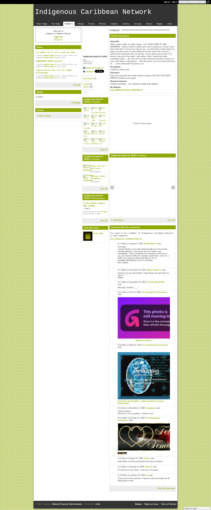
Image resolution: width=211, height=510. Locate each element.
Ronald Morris (150, 244)
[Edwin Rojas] (94, 125)
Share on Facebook (94, 68)
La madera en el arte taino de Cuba (55, 52)
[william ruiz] (87, 118)
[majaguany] (87, 110)
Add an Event (45, 116)
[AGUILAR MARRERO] (94, 141)
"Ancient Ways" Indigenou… (98, 177)
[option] (143, 187)
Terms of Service (168, 504)
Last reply (103, 211)
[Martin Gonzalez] (94, 110)
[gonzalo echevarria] (102, 110)
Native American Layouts (153, 401)
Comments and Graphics (129, 401)
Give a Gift (98, 233)
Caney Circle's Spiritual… (98, 167)
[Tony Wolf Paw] (94, 118)
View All (77, 85)
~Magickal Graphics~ (143, 340)
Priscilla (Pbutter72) (155, 282)
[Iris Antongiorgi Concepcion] (87, 133)
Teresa (147, 458)
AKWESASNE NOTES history (49, 61)
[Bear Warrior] (94, 133)
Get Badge (76, 103)
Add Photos (118, 220)
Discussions (88, 79)
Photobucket (123, 403)
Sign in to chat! (191, 508)
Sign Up (167, 2)
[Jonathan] (102, 125)
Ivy (147, 475)
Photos (86, 87)
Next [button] (173, 187)
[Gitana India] (102, 133)
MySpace (90, 71)
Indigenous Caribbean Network (93, 12)
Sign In (174, 2)
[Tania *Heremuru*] (102, 141)
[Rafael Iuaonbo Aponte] (87, 125)
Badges (138, 504)
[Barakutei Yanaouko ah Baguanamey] (87, 141)
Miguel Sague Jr (50, 55)
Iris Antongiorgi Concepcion (154, 292)
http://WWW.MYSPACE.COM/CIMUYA (126, 90)
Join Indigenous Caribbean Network (126, 239)
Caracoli (148, 467)
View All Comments (166, 488)
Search (208, 2)
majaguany (151, 408)
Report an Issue (151, 504)
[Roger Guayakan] (102, 118)
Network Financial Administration (67, 504)
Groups (86, 84)
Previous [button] (112, 187)
